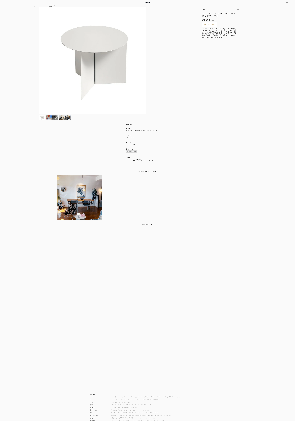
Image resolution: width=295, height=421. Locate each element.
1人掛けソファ (137, 397)
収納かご (91, 404)
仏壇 (116, 409)
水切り (127, 415)
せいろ (151, 418)
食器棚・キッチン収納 (94, 415)
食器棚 (112, 415)
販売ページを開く (209, 24)
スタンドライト (133, 413)
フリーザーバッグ (134, 420)
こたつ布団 (171, 396)
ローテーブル (142, 396)
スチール (150, 160)
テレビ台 (91, 402)
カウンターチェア (117, 399)
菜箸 (132, 418)
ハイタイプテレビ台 (129, 402)
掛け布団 (121, 412)
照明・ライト (92, 413)
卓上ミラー (125, 405)
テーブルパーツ (165, 396)
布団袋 (126, 404)
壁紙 (112, 409)
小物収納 (123, 404)
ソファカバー (172, 397)
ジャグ (139, 420)
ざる (124, 418)
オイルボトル (148, 420)
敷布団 (130, 412)
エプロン (170, 415)
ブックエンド (130, 404)
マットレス (139, 410)
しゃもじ (135, 418)
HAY (38, 6)
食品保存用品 (92, 420)
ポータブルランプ (157, 413)
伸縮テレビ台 (117, 402)
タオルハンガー (131, 415)
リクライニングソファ (151, 397)
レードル (126, 418)
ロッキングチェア (130, 399)
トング (130, 418)
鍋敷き (132, 417)
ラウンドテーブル (122, 396)
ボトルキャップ (163, 420)
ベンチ (145, 399)
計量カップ (148, 418)
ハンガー (131, 407)
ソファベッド (122, 397)
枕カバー (114, 412)
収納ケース (117, 404)
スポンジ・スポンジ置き (154, 415)
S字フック (135, 407)
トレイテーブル (159, 396)
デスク (138, 396)
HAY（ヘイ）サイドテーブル (48, 6)
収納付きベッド (117, 410)
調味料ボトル (128, 420)
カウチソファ (116, 397)
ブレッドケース (119, 420)
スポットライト (121, 413)
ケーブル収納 (148, 404)
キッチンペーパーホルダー (139, 415)
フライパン (113, 417)
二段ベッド (127, 410)
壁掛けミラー (119, 405)
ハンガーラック (92, 407)
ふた (120, 404)
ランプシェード (199, 413)
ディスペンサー (147, 415)
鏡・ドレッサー (92, 405)
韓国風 (135, 151)
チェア (91, 399)
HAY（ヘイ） (129, 151)
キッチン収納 (122, 415)
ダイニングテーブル (114, 396)
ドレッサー (129, 405)
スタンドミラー (114, 405)
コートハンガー (120, 407)
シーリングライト (114, 413)
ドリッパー (155, 418)
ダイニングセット (129, 396)
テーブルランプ (145, 413)
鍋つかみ (129, 417)
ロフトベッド (122, 410)
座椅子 (148, 399)
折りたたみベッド (133, 410)
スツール (142, 399)
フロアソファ (157, 397)
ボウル (121, 418)
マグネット (161, 415)
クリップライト (177, 413)
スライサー (140, 418)
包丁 (116, 418)
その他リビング (92, 409)
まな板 (118, 418)
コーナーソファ (127, 397)
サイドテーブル (131, 160)
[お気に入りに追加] (238, 9)
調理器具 (91, 418)
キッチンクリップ (157, 420)
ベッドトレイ (141, 412)
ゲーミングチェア (137, 399)
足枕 (153, 412)
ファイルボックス (143, 404)
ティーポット (143, 420)
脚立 (118, 409)
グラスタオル (166, 415)
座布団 (168, 397)
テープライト (194, 413)
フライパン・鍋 (92, 417)
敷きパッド (137, 412)
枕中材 (118, 412)
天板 (138, 160)
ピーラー (143, 418)
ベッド (112, 410)
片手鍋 (121, 417)
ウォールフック (126, 407)
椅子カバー (157, 399)
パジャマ (156, 412)
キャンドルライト (171, 413)
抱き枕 (151, 412)
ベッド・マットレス (93, 410)
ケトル (152, 420)
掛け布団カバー (126, 412)
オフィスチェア (124, 399)
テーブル (143, 160)
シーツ (133, 412)
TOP (34, 6)
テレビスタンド (123, 402)
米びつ (124, 420)
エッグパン (118, 417)
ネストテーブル (147, 396)
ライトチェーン (188, 413)
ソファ (91, 397)
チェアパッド (152, 399)
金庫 (114, 409)
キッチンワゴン (117, 415)
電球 (203, 413)
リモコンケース (136, 404)
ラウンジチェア (143, 397)
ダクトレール (182, 413)
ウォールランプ (139, 413)
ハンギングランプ (164, 413)
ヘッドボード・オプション (145, 410)
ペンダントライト (127, 413)
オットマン (133, 397)
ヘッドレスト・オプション (180, 397)
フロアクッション (163, 397)
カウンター (134, 396)
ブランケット (147, 412)
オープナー (168, 420)
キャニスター (113, 420)
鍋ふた (126, 417)
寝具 (90, 412)
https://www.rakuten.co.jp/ (214, 37)
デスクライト (151, 413)
